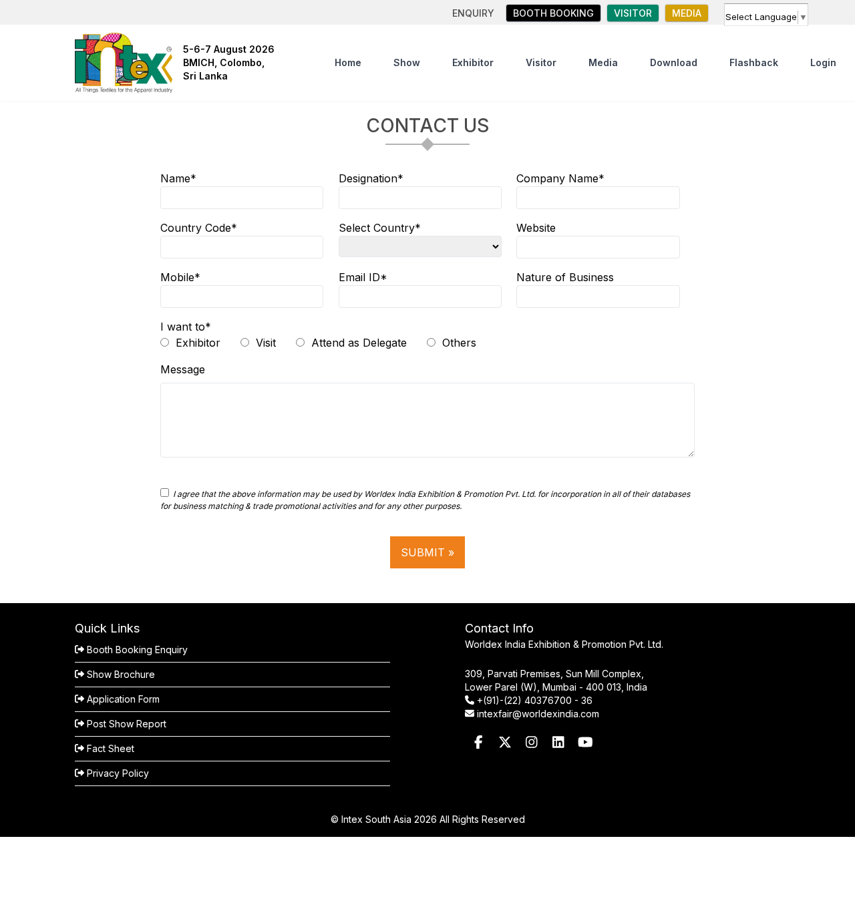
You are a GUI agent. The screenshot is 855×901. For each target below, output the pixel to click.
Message (182, 369)
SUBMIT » (427, 552)
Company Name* (560, 178)
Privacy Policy (116, 773)
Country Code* (198, 227)
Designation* (371, 178)
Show (406, 62)
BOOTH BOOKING (553, 13)
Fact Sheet (109, 748)
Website (536, 227)
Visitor (541, 62)
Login (823, 62)
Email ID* (363, 277)
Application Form (122, 699)
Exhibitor (473, 62)
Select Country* (380, 227)
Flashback (753, 62)
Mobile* (180, 277)
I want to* (185, 326)
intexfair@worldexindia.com (538, 713)
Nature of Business (565, 277)
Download (673, 62)
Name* (178, 178)
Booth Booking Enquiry (136, 649)
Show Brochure (119, 674)
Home (348, 62)
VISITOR (633, 13)
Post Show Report (125, 723)
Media (686, 13)
